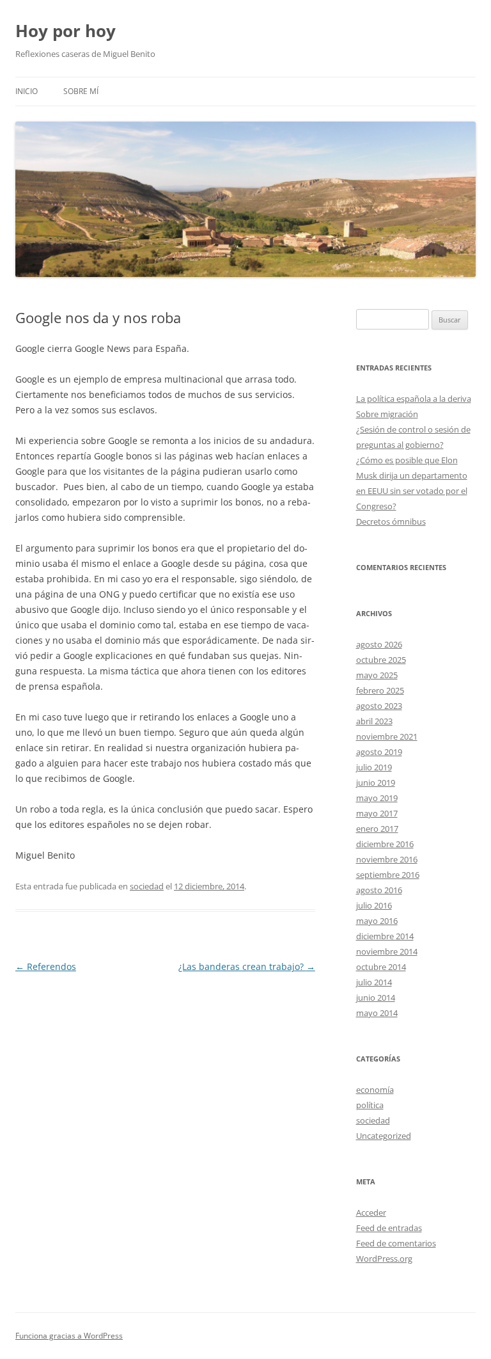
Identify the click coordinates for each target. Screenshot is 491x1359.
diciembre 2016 (385, 844)
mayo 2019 (377, 798)
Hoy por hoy (65, 30)
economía (375, 1089)
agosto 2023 (379, 705)
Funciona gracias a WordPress (69, 1335)
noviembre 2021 (386, 736)
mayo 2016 (377, 920)
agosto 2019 (379, 752)
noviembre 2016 (386, 859)
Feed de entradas (389, 1228)
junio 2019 (375, 782)
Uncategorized (383, 1135)
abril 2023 (374, 721)
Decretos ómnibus (391, 521)
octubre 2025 (381, 659)
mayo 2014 (377, 1013)
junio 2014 (375, 997)
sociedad (147, 886)
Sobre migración (387, 414)
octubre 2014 (381, 967)
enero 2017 (377, 828)
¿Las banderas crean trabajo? (246, 966)
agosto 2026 (379, 644)
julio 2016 (374, 905)
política (370, 1105)
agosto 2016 (379, 890)
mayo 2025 (377, 675)
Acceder (371, 1212)
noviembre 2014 (386, 951)
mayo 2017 (377, 813)
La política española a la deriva (413, 398)
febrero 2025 (380, 690)
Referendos (45, 966)
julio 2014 (374, 982)
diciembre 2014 (385, 936)
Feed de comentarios (396, 1243)
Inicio (26, 91)
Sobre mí (80, 91)
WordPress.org (384, 1258)
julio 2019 (374, 767)
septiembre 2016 (387, 874)
